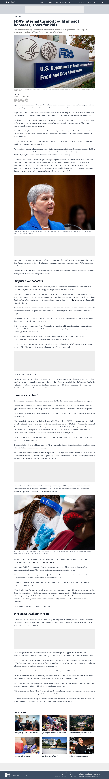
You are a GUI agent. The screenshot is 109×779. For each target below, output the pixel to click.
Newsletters (57, 776)
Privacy (64, 774)
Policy (18, 17)
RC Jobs (71, 774)
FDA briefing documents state (44, 562)
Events (55, 774)
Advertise (72, 773)
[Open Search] (102, 2)
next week (41, 126)
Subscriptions (73, 776)
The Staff (64, 776)
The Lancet (75, 300)
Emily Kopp (18, 94)
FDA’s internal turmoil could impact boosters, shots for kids (46, 23)
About (55, 773)
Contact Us (64, 773)
